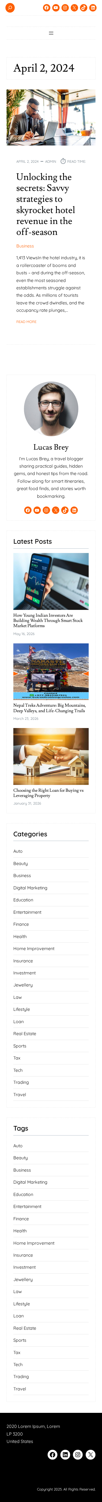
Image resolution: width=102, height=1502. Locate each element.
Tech (18, 1070)
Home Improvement (33, 948)
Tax (16, 1058)
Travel (19, 1094)
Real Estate (24, 1033)
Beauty (20, 863)
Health (20, 936)
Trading (21, 1082)
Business (25, 246)
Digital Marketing (30, 887)
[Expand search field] (10, 8)
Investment (24, 973)
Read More (26, 322)
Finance (21, 924)
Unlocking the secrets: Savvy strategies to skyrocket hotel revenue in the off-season (45, 205)
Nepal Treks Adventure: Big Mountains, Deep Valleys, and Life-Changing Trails (49, 708)
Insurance (23, 961)
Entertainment (27, 912)
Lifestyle (21, 1009)
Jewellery (23, 985)
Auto (18, 851)
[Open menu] (51, 33)
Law (17, 997)
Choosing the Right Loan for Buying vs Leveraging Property (48, 793)
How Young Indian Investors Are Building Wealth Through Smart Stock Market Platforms (48, 621)
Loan (18, 1021)
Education (23, 900)
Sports (19, 1046)
